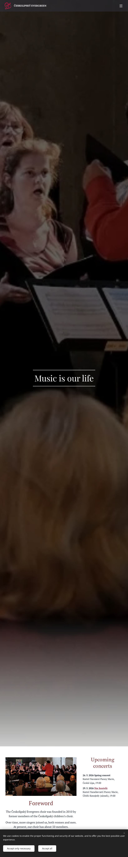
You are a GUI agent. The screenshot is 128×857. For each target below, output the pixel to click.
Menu (121, 6)
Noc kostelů (100, 788)
